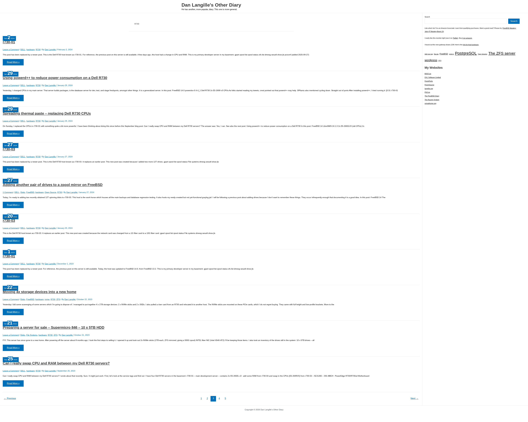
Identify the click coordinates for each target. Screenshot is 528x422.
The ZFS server (501, 53)
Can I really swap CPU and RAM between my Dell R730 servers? (56, 363)
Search (427, 17)
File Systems (31, 335)
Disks (22, 192)
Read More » (13, 63)
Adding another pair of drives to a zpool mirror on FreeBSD (53, 185)
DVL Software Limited (433, 77)
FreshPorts (429, 81)
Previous (10, 398)
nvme (47, 299)
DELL (22, 49)
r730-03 (9, 149)
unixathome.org (430, 103)
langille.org (429, 89)
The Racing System (432, 100)
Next (414, 398)
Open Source (50, 192)
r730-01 (9, 42)
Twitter (455, 38)
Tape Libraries (482, 54)
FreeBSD (30, 192)
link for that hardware (471, 45)
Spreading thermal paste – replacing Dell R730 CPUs (47, 113)
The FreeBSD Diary (432, 96)
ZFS (58, 299)
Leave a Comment (11, 49)
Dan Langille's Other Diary (211, 5)
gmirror (451, 54)
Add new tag (429, 54)
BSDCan (428, 74)
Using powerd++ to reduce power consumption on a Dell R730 (55, 78)
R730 (38, 49)
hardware (30, 49)
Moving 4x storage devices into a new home (39, 292)
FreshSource (429, 85)
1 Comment (8, 192)
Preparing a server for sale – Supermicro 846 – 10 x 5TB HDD (53, 327)
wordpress (431, 60)
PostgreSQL (466, 53)
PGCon (427, 92)
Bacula (436, 54)
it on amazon (467, 38)
